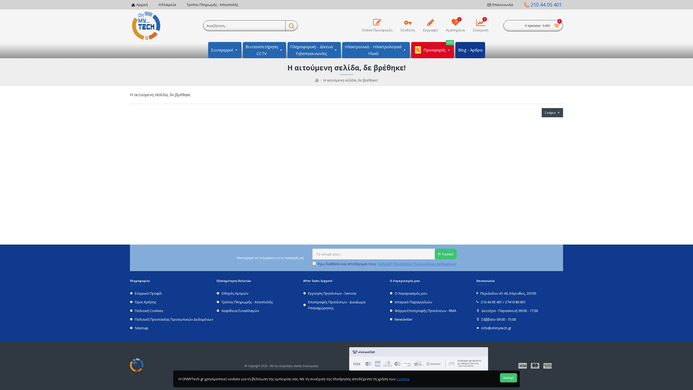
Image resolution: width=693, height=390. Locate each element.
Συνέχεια (550, 113)
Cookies (403, 378)
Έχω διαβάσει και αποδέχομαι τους (387, 263)
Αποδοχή (508, 378)
